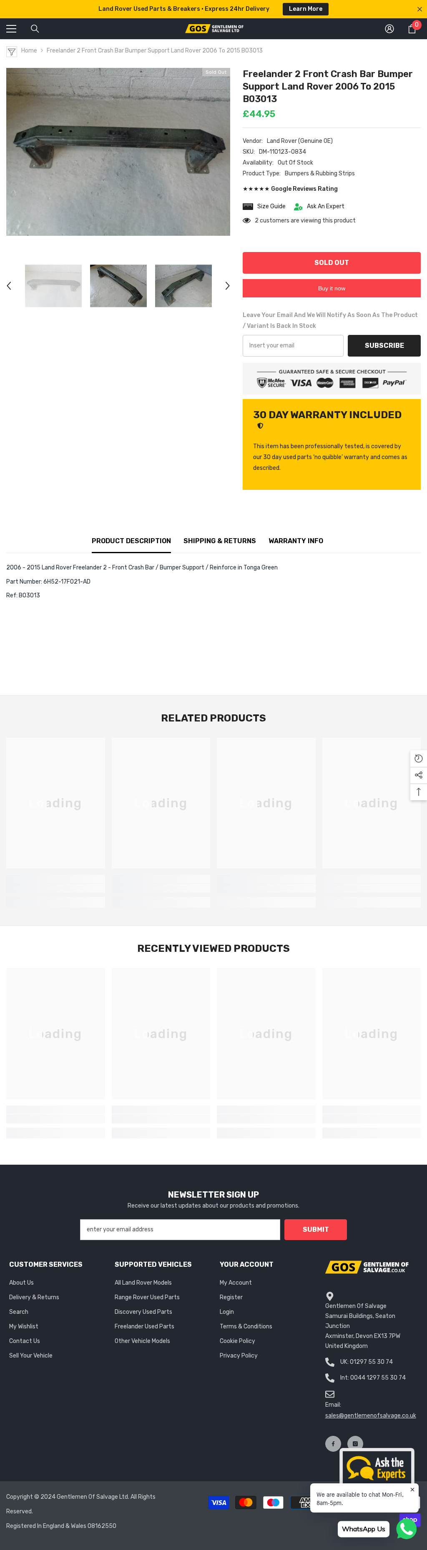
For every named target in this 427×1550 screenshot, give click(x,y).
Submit (316, 1229)
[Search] (35, 29)
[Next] (227, 286)
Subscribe (384, 345)
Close (420, 9)
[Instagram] (355, 1444)
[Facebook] (333, 1444)
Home (29, 50)
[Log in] (389, 28)
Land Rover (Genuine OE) (300, 141)
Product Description (131, 541)
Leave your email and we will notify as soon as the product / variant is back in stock (330, 320)
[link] (55, 888)
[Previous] (9, 286)
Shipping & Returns (219, 541)
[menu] (11, 29)
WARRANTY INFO (296, 541)
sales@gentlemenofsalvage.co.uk (370, 1415)
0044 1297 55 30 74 (378, 1377)
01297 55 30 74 (371, 1361)
